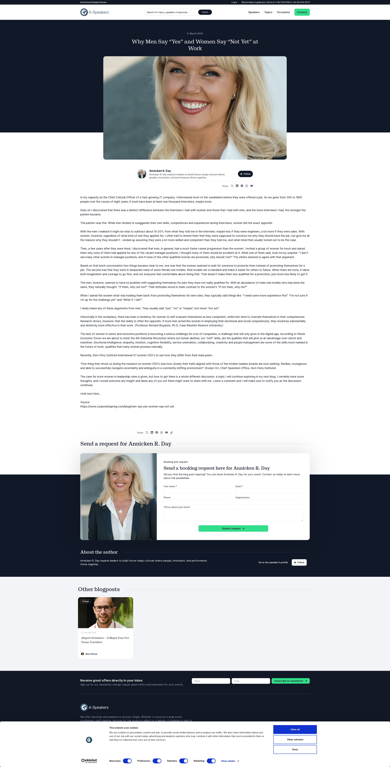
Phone (167, 497)
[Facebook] (242, 186)
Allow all (295, 729)
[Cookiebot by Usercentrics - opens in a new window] (89, 761)
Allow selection (295, 739)
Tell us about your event (177, 507)
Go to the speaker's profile (273, 562)
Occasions (283, 12)
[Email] (251, 186)
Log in (234, 2)
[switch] (157, 760)
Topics (268, 12)
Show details (228, 761)
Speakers (254, 12)
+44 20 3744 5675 (301, 2)
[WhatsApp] (247, 186)
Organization (243, 497)
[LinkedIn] (237, 186)
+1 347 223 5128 (282, 2)
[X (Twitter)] (232, 186)
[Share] (171, 432)
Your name (170, 486)
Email (239, 486)
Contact (302, 12)
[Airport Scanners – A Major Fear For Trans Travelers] (105, 612)
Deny (295, 749)
